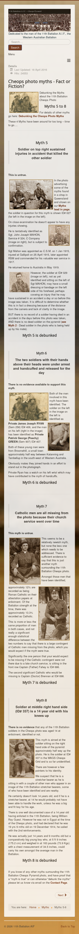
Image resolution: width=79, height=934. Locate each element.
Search (15, 47)
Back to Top (68, 926)
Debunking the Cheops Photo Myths (41, 116)
